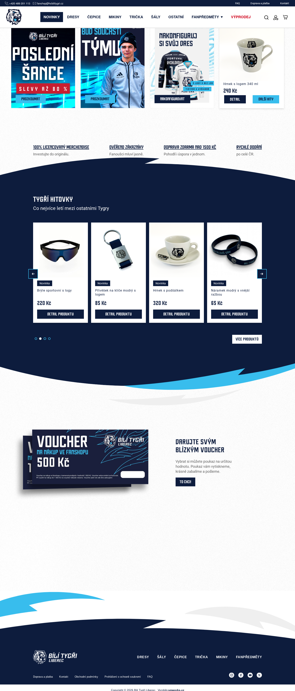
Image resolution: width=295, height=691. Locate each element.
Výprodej (241, 16)
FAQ (237, 3)
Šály (155, 16)
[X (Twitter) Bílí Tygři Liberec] (259, 675)
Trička (136, 16)
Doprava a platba (260, 3)
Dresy (73, 16)
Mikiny (115, 16)
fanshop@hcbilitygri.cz (50, 3)
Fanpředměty (206, 16)
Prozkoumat (30, 99)
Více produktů (247, 339)
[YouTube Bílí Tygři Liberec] (250, 675)
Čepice (94, 16)
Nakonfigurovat (172, 99)
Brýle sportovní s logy (228, 290)
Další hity (265, 99)
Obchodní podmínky (86, 676)
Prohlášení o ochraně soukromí (123, 676)
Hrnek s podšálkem (110, 290)
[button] (33, 274)
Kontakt (284, 3)
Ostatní (176, 16)
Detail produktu (60, 314)
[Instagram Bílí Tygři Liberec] (231, 675)
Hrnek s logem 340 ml (240, 84)
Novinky (52, 16)
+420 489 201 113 (19, 3)
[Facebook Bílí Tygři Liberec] (240, 675)
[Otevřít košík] (285, 16)
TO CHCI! (185, 482)
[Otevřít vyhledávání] (266, 16)
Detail (235, 99)
